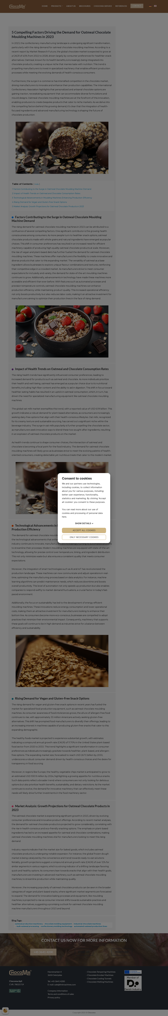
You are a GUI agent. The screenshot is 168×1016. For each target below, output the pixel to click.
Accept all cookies (84, 530)
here (64, 516)
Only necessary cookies (84, 537)
